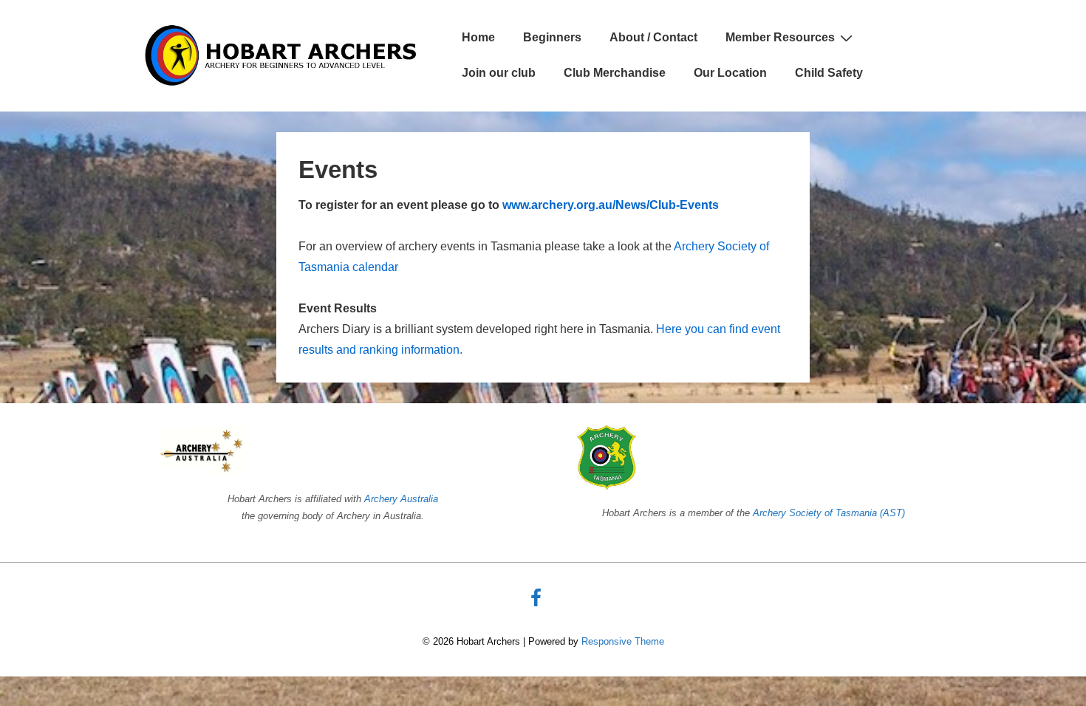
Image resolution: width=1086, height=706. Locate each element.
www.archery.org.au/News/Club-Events (610, 205)
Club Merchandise (615, 72)
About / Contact (653, 37)
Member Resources (780, 37)
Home (478, 37)
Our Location (730, 72)
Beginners (552, 37)
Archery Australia (401, 498)
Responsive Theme (622, 641)
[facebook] (537, 603)
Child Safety (829, 72)
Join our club (499, 72)
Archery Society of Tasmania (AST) (829, 512)
